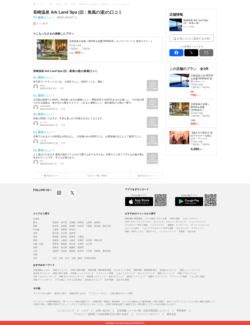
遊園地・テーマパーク (178, 224)
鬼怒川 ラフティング (135, 276)
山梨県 (56, 229)
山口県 (89, 243)
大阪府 (72, 240)
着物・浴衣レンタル (134, 231)
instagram (59, 193)
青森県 (56, 222)
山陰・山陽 (38, 243)
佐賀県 (64, 250)
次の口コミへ (145, 175)
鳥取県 (56, 243)
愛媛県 (72, 247)
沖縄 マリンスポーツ (42, 279)
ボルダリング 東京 (122, 269)
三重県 (81, 236)
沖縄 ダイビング (60, 269)
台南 (73, 257)
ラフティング (197, 228)
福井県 (72, 232)
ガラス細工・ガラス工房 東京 (68, 279)
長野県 (64, 229)
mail (206, 52)
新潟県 (72, 229)
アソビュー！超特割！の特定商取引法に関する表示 (101, 314)
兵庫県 (81, 240)
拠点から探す (60, 293)
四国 (35, 247)
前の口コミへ (51, 175)
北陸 (35, 232)
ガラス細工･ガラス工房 (156, 218)
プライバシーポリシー (148, 314)
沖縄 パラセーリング (186, 273)
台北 (55, 257)
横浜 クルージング (166, 273)
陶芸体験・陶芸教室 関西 (99, 269)
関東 (35, 225)
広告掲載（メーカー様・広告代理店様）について (143, 310)
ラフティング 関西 (178, 276)
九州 (35, 250)
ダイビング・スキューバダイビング (170, 221)
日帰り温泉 (175, 218)
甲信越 (36, 229)
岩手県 (64, 222)
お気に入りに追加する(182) (193, 38)
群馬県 (64, 225)
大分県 (89, 250)
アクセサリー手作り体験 (136, 224)
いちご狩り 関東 (197, 276)
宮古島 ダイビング (93, 279)
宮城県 (72, 222)
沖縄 (35, 254)
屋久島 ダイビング (41, 273)
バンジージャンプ (167, 231)
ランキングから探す (42, 293)
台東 (61, 257)
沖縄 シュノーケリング (189, 269)
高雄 (80, 257)
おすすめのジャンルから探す (140, 213)
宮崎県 (97, 250)
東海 (35, 236)
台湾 (35, 257)
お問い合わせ (103, 310)
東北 (35, 222)
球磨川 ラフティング (157, 276)
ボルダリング (182, 228)
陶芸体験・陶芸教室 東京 (145, 269)
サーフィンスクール (200, 224)
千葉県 (89, 225)
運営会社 (171, 314)
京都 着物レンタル (41, 269)
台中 (67, 257)
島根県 (64, 243)
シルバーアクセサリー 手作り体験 (157, 228)
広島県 (81, 243)
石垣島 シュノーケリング (82, 273)
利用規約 (181, 310)
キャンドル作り (132, 228)
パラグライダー (157, 224)
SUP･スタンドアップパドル (138, 221)
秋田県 (81, 222)
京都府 (64, 240)
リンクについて (65, 310)
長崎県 (72, 250)
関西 (35, 240)
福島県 (97, 222)
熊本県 (81, 250)
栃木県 (56, 225)
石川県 (64, 232)
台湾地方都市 (90, 257)
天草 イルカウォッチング (44, 276)
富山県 (56, 232)
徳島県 (56, 247)
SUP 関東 (109, 279)
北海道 (36, 218)
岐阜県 (64, 236)
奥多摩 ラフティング (96, 276)
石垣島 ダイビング (168, 269)
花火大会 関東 (122, 279)
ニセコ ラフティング (125, 273)
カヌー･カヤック (190, 218)
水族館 (182, 231)
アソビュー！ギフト (98, 293)
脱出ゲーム (151, 231)
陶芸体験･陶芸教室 (133, 218)
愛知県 (72, 236)
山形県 (89, 222)
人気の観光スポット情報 (121, 293)
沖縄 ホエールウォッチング (71, 276)
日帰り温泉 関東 (78, 269)
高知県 (81, 247)
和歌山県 (98, 240)
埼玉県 (81, 225)
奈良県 (89, 240)
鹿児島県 (107, 250)
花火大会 (192, 231)
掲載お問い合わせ (78, 293)
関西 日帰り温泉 (60, 273)
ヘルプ (84, 310)
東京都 (97, 225)
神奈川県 (107, 225)
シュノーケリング (197, 221)
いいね (42, 23)
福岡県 (56, 250)
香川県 (64, 247)
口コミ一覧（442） (98, 175)
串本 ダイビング (116, 276)
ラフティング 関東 (104, 273)
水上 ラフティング (146, 273)
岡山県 (72, 243)
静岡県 (56, 236)
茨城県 (72, 225)
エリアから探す (41, 213)
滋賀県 (56, 240)
